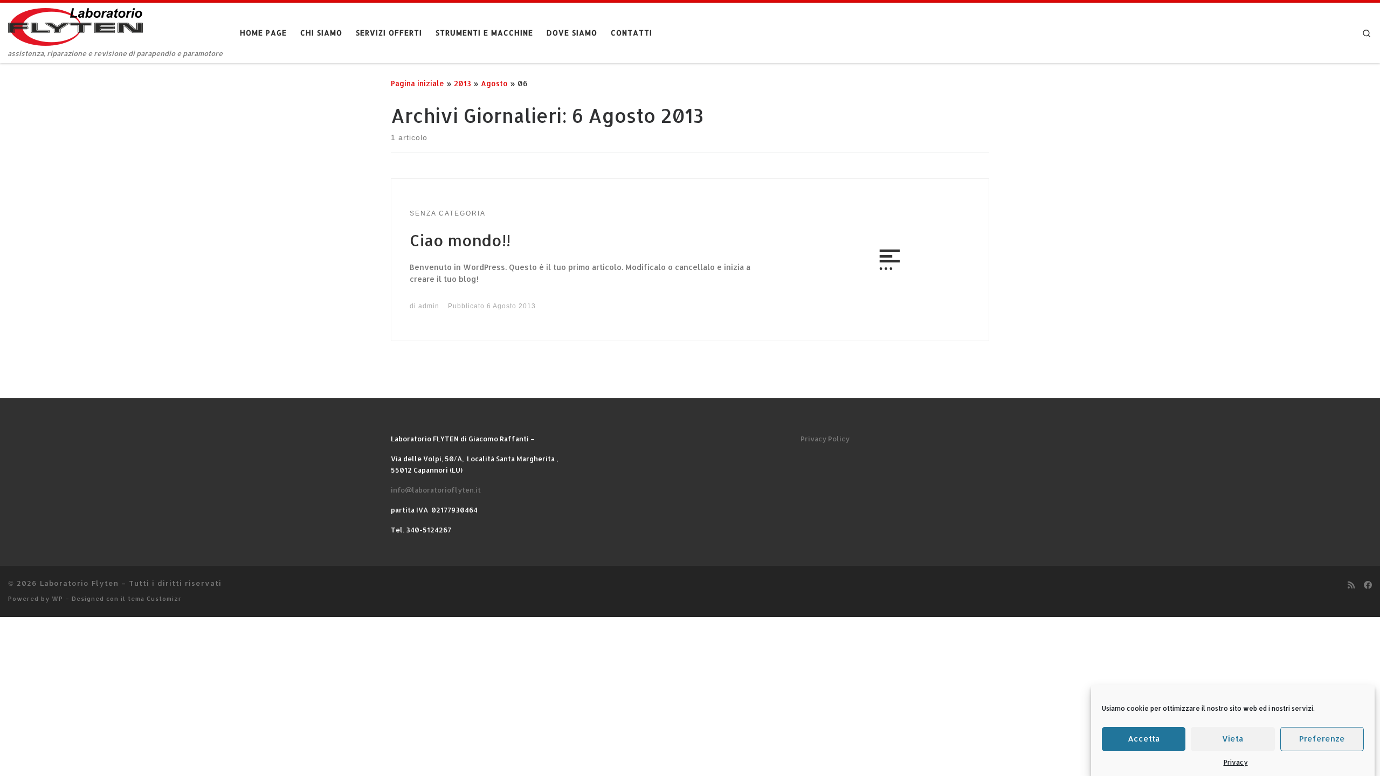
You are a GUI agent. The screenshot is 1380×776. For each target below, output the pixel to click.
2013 (462, 83)
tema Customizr (155, 598)
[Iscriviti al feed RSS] (1351, 585)
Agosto (494, 83)
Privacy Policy (825, 438)
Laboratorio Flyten (79, 582)
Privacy (1236, 762)
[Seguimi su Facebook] (1368, 585)
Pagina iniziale (417, 83)
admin (428, 305)
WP (57, 598)
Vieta (1233, 738)
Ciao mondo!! (460, 240)
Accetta (1144, 738)
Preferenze (1322, 738)
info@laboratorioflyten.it (436, 490)
